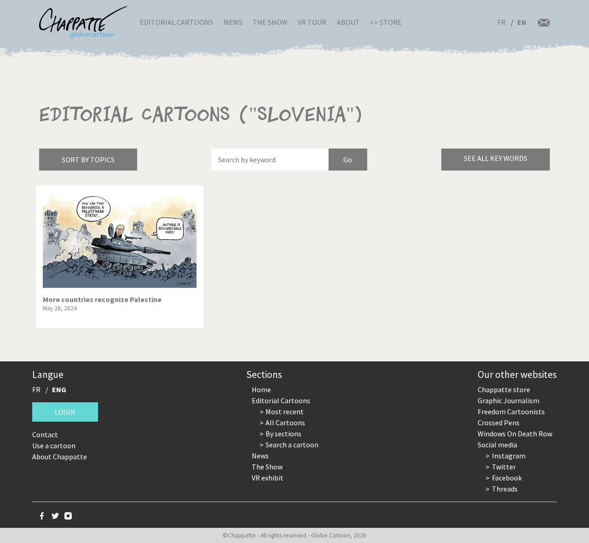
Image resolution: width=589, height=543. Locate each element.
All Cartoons (285, 422)
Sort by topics (88, 159)
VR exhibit (267, 477)
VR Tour (312, 22)
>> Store (386, 22)
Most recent (285, 411)
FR (501, 22)
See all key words (495, 158)
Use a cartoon (53, 445)
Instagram (508, 455)
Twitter (504, 466)
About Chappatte (59, 456)
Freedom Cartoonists (511, 411)
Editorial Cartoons (176, 22)
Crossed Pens (499, 422)
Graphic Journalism (508, 400)
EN (521, 22)
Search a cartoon (292, 444)
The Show (270, 22)
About (348, 22)
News (233, 22)
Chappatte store (504, 389)
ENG (59, 389)
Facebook (507, 477)
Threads (505, 488)
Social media (497, 444)
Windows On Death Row (515, 433)
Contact (45, 434)
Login (65, 412)
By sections (283, 433)
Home (261, 389)
